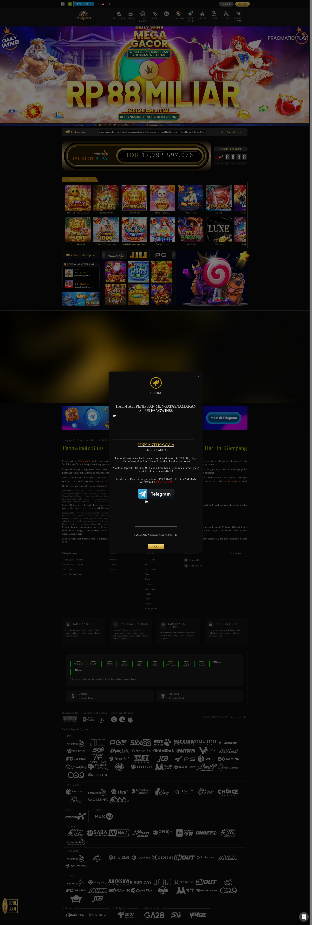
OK (156, 547)
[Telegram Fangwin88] (156, 493)
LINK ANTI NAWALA (156, 445)
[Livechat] (156, 511)
